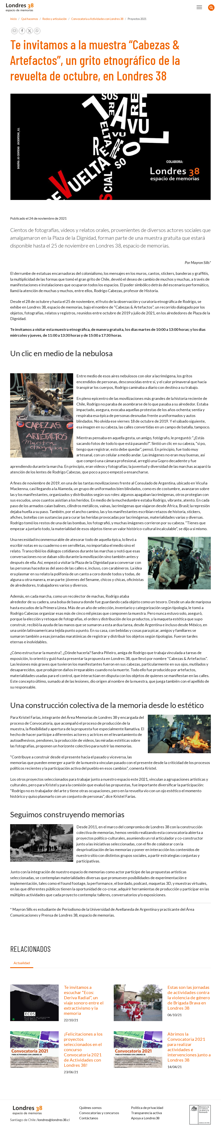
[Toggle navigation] (199, 7)
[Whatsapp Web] (37, 31)
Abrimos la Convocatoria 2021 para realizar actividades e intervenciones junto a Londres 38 (189, 1046)
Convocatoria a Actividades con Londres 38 (97, 19)
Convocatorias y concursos (99, 1113)
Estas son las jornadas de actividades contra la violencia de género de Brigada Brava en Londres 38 (188, 997)
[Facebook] (22, 31)
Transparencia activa (146, 1113)
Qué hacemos (29, 19)
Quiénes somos (90, 1107)
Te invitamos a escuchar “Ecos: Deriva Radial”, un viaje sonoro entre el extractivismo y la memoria (84, 1000)
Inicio (13, 19)
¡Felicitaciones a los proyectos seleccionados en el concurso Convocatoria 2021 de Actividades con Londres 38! (83, 1049)
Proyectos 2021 (137, 19)
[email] (14, 31)
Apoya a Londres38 (145, 1118)
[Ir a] (41, 415)
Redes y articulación (55, 19)
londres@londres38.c (53, 1120)
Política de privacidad (147, 1107)
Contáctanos (88, 1118)
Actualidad (22, 963)
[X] (29, 30)
